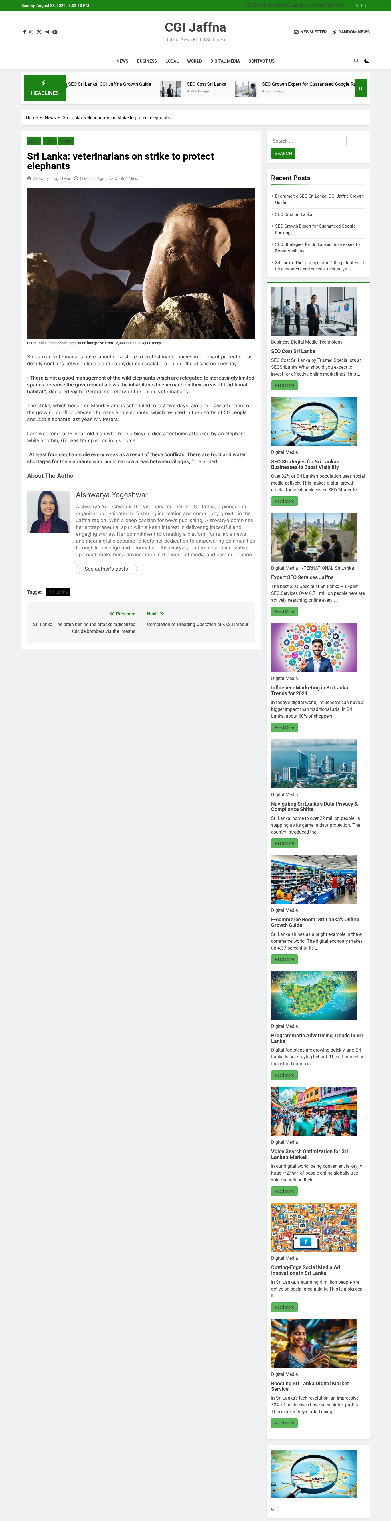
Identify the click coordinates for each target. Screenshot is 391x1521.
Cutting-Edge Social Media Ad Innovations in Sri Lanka (305, 1270)
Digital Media (225, 61)
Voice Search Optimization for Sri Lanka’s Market (309, 1154)
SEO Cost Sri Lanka (148, 84)
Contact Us (261, 61)
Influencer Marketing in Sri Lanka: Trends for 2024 (310, 690)
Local (172, 61)
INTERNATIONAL (316, 568)
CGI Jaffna (195, 27)
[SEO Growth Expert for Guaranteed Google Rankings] (187, 91)
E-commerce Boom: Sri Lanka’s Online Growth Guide (315, 922)
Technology (331, 342)
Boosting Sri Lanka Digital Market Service (310, 1386)
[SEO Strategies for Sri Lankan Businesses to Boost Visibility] (330, 91)
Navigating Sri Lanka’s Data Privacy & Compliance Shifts (314, 806)
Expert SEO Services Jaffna (302, 577)
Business (147, 61)
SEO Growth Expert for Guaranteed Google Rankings (294, 4)
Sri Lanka (58, 592)
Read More (284, 385)
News (122, 61)
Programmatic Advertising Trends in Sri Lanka (317, 1038)
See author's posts (106, 569)
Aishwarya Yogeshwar (51, 178)
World (194, 61)
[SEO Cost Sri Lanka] (112, 91)
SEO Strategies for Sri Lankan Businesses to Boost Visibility (305, 464)
